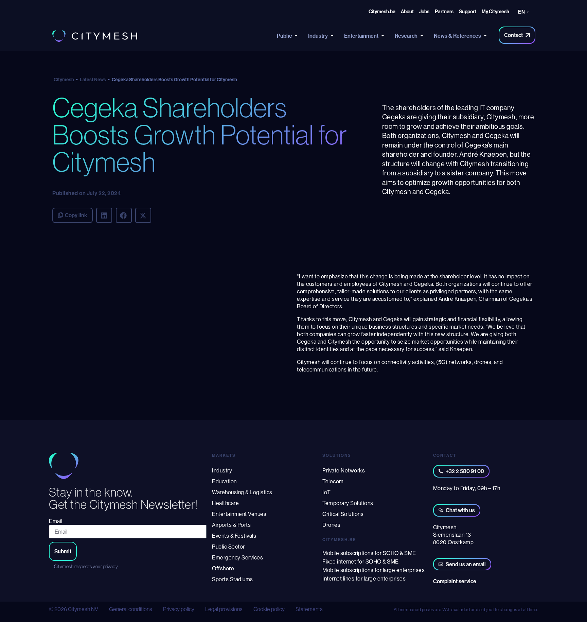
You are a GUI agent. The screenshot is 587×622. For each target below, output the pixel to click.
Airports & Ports (231, 524)
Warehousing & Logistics (242, 492)
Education (224, 481)
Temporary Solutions (347, 503)
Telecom (333, 481)
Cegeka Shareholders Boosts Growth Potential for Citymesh (199, 134)
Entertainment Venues (239, 514)
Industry (222, 470)
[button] (104, 215)
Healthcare (225, 503)
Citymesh (64, 79)
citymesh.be (339, 539)
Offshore (223, 568)
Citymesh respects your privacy (86, 566)
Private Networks (343, 470)
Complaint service (454, 581)
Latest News (93, 79)
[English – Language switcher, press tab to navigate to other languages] (525, 13)
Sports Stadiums (232, 579)
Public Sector (228, 546)
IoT (326, 492)
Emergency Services (237, 557)
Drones (331, 524)
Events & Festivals (234, 535)
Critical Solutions (342, 514)
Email (56, 521)
